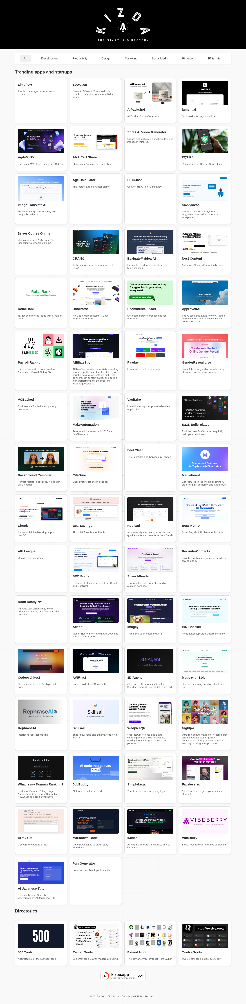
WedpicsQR (136, 728)
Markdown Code (85, 838)
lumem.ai (189, 109)
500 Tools (25, 952)
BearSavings (82, 525)
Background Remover (35, 475)
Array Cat (25, 838)
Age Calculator (84, 180)
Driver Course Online (34, 233)
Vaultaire (134, 399)
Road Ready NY (30, 602)
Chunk (23, 525)
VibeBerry (189, 838)
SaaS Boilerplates (195, 424)
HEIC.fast (134, 180)
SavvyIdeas (191, 205)
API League (26, 551)
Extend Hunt (136, 952)
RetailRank (26, 309)
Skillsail (79, 728)
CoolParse (81, 309)
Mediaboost (191, 475)
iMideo (132, 838)
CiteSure (79, 475)
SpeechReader (138, 576)
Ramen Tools (83, 952)
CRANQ (78, 258)
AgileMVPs (26, 157)
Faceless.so (191, 784)
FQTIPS (188, 157)
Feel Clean (135, 450)
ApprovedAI (191, 309)
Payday (133, 362)
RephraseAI (27, 728)
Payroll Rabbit (29, 362)
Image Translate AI (32, 205)
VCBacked (26, 399)
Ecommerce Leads (141, 309)
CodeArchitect (29, 677)
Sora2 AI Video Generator (146, 132)
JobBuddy (80, 784)
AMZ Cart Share (85, 157)
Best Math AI (191, 525)
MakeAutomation (86, 424)
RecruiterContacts (196, 551)
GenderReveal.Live (196, 362)
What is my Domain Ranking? (40, 784)
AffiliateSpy (81, 362)
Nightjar (188, 728)
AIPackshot (136, 109)
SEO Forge (81, 576)
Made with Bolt (193, 677)
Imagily (132, 627)
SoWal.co (80, 84)
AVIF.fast (79, 677)
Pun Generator (84, 863)
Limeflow (25, 84)
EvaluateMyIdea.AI (141, 258)
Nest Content (192, 258)
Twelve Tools (192, 952)
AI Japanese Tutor (32, 888)
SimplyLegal (136, 784)
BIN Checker (191, 627)
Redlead (133, 525)
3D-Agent (134, 677)
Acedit (77, 627)
